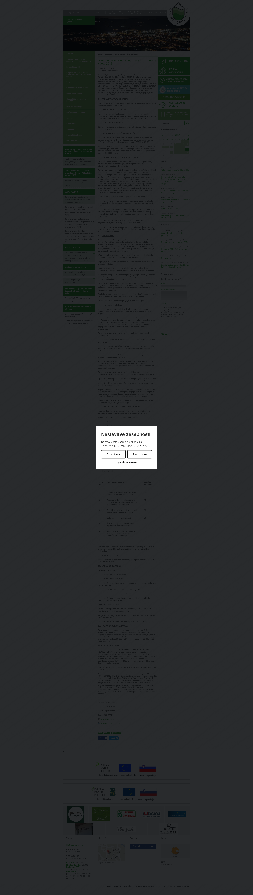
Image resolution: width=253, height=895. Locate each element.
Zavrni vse (140, 454)
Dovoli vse (113, 454)
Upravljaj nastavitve (126, 462)
